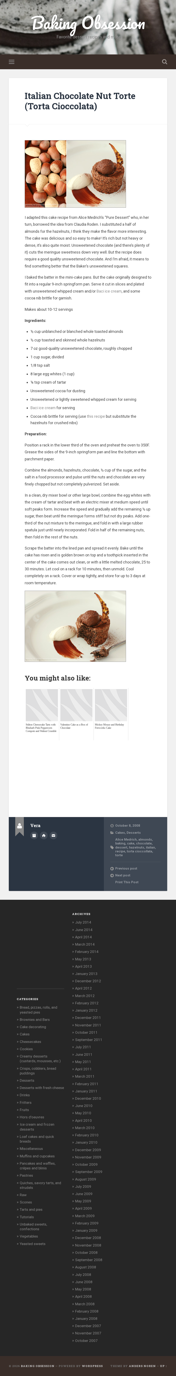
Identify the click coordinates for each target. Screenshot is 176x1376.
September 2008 (88, 1260)
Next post (122, 875)
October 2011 (86, 1032)
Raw (23, 1195)
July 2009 (83, 1186)
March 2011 (85, 1076)
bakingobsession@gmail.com (53, 835)
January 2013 (86, 974)
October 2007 (86, 1340)
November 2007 (88, 1333)
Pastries (26, 1175)
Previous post (126, 868)
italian (150, 847)
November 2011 (88, 1025)
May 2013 (83, 959)
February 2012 (87, 1003)
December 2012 (88, 981)
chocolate (144, 843)
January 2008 (86, 1318)
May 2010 (83, 1113)
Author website (44, 835)
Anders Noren (142, 1366)
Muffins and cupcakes (37, 1156)
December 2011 (88, 1017)
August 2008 (85, 1267)
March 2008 (85, 1304)
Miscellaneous (31, 1148)
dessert (121, 847)
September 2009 (88, 1172)
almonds (145, 839)
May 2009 (83, 1201)
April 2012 (83, 988)
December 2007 (88, 1326)
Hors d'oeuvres (32, 1117)
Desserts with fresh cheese (42, 1088)
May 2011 (83, 1062)
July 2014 (83, 922)
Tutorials (27, 1217)
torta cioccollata (139, 851)
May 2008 (83, 1289)
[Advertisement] (100, 770)
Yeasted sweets (33, 1244)
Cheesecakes (30, 1042)
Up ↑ (163, 1366)
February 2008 (87, 1311)
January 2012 (86, 1010)
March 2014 (85, 944)
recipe (120, 851)
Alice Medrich (126, 839)
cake (130, 843)
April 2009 (83, 1208)
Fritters (26, 1102)
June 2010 (84, 1106)
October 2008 (86, 1252)
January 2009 (86, 1230)
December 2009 (88, 1150)
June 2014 (84, 930)
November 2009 (88, 1157)
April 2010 (83, 1120)
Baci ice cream (109, 291)
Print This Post (126, 882)
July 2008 (83, 1274)
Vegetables (29, 1236)
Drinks (25, 1095)
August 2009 (85, 1179)
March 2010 (85, 1128)
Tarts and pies (31, 1209)
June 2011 (84, 1054)
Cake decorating (33, 1027)
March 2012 (85, 996)
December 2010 (88, 1098)
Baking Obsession (88, 22)
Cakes (120, 833)
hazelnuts (136, 847)
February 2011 (87, 1084)
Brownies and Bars (35, 1019)
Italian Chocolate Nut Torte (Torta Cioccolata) (80, 101)
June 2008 (84, 1282)
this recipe (96, 416)
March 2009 (85, 1216)
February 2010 (87, 1135)
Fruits (24, 1110)
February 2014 (87, 951)
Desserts (134, 833)
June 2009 (84, 1194)
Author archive (34, 835)
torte (119, 855)
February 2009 (87, 1223)
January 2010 (86, 1142)
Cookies (26, 1049)
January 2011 (86, 1091)
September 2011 (88, 1040)
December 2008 (88, 1238)
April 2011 (83, 1069)
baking (120, 843)
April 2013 (83, 966)
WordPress (92, 1366)
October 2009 (86, 1164)
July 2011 (83, 1047)
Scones (26, 1202)
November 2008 (88, 1245)
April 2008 (83, 1296)
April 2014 (83, 937)
